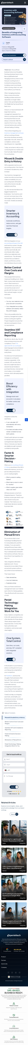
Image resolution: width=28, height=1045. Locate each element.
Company (4, 967)
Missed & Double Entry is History (15, 717)
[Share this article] (24, 29)
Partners (3, 960)
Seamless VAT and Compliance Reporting (14, 728)
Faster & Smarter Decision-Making (13, 734)
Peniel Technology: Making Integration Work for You (13, 745)
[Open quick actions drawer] (26, 419)
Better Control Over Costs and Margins (14, 722)
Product (3, 956)
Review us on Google (15, 976)
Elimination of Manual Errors (13, 740)
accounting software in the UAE (13, 243)
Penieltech (9, 675)
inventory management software (14, 133)
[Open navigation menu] (25, 2)
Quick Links (4, 964)
